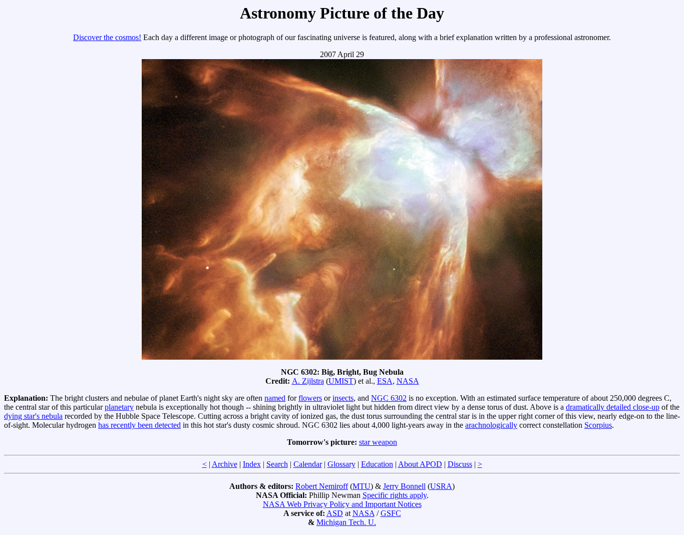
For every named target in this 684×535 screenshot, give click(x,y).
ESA (385, 381)
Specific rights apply (395, 495)
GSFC (391, 513)
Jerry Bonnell (404, 486)
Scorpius (598, 425)
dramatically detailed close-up (612, 407)
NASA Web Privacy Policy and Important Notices (342, 504)
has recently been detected (139, 425)
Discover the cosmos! (107, 37)
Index (252, 464)
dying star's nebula (33, 416)
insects (343, 398)
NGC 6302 (389, 398)
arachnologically (491, 425)
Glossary (341, 464)
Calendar (307, 464)
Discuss (460, 464)
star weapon (378, 442)
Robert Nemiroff (321, 486)
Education (377, 464)
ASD (334, 513)
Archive (224, 464)
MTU (362, 486)
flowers (310, 398)
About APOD (420, 464)
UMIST (341, 381)
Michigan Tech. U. (346, 522)
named (274, 398)
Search (277, 464)
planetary (119, 407)
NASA (408, 381)
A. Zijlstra (308, 381)
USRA (441, 486)
